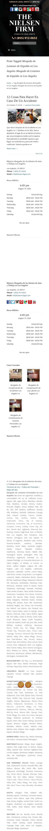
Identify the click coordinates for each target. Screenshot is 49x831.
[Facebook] (12, 10)
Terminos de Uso (13, 487)
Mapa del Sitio (12, 490)
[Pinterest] (25, 10)
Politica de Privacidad (30, 487)
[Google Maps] (29, 10)
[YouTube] (37, 10)
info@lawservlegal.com (27, 5)
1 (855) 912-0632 (25, 38)
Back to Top (39, 153)
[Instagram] (20, 10)
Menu (13, 50)
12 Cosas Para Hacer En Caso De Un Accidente (22, 99)
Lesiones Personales (32, 105)
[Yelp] (33, 10)
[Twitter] (16, 10)
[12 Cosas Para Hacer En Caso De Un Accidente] (24, 116)
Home (9, 83)
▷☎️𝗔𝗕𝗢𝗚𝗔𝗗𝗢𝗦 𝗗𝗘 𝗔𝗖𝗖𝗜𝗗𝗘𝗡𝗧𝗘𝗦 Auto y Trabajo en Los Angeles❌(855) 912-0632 (24, 23)
